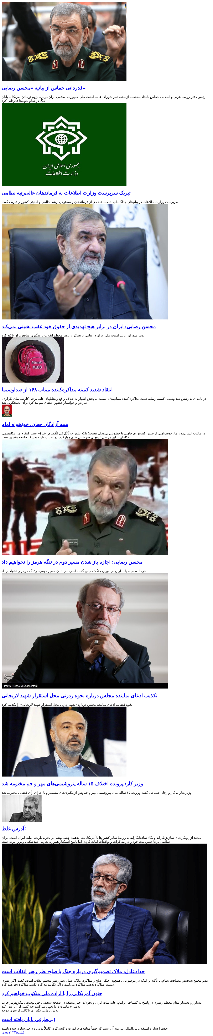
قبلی (21, 1032)
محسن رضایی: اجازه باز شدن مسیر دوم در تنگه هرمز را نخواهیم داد (72, 562)
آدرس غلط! (14, 828)
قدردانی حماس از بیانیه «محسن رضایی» (43, 88)
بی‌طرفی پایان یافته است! (28, 1019)
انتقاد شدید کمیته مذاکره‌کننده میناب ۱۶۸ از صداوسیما (57, 389)
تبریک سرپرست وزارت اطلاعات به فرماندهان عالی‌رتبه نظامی (66, 193)
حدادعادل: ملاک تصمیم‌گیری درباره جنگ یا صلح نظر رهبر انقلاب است (73, 971)
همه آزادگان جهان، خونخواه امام (35, 424)
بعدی (5, 1032)
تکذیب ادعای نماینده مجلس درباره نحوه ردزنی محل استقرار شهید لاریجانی (79, 695)
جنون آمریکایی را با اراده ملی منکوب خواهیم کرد (52, 993)
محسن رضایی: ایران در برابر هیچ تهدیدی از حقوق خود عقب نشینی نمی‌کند (79, 326)
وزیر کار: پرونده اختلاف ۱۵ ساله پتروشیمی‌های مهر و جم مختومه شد (72, 783)
